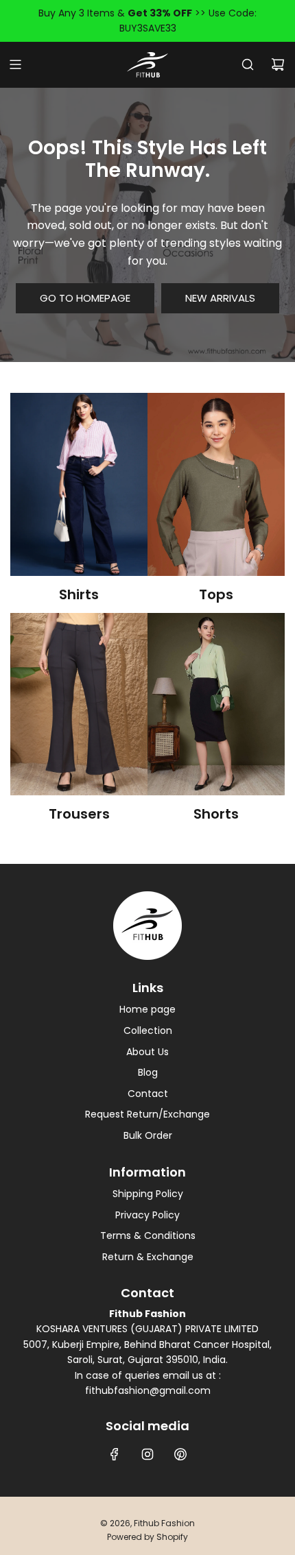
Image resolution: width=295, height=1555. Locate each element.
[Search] (248, 64)
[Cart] (278, 64)
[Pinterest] (180, 1454)
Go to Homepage (85, 298)
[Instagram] (147, 1454)
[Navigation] (15, 64)
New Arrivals (220, 298)
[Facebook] (114, 1454)
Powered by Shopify (147, 1537)
